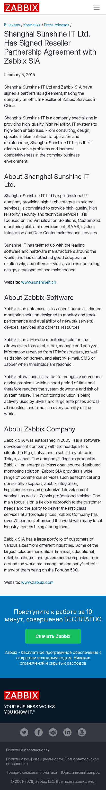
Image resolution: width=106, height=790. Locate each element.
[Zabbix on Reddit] (53, 732)
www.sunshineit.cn (38, 282)
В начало (12, 25)
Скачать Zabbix (53, 636)
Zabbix (21, 7)
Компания (32, 25)
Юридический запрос (80, 772)
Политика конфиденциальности (34, 759)
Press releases (56, 25)
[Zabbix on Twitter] (24, 732)
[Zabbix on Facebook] (38, 732)
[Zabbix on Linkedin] (67, 732)
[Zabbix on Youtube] (82, 732)
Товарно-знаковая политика (31, 772)
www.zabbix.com (37, 582)
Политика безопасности (28, 750)
